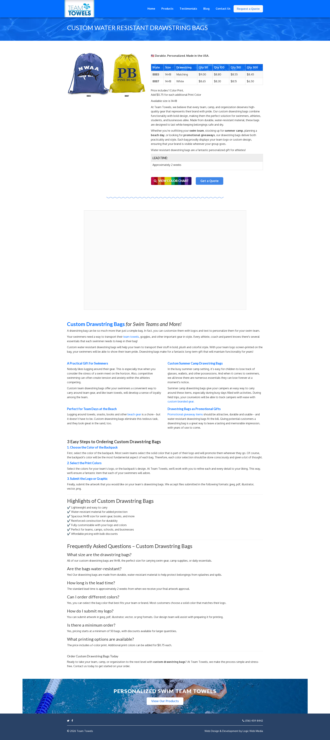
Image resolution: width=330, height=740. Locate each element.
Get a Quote (209, 181)
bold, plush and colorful (186, 347)
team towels (131, 336)
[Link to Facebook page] (72, 720)
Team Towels (85, 731)
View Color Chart (173, 181)
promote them (214, 453)
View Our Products (165, 701)
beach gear (134, 414)
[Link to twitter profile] (68, 720)
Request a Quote (248, 8)
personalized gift (219, 150)
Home (151, 8)
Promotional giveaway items (185, 414)
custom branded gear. (181, 401)
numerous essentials (208, 377)
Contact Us (223, 8)
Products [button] (167, 8)
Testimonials (188, 8)
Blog (206, 8)
